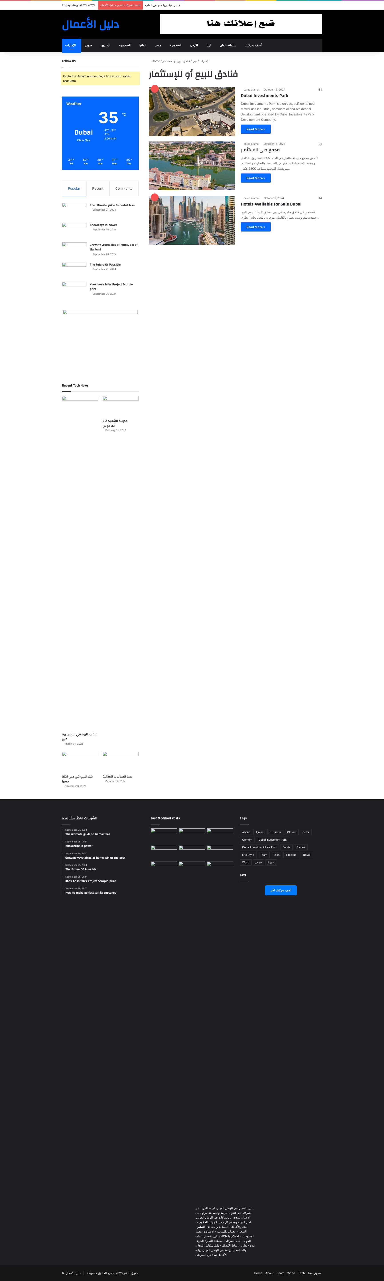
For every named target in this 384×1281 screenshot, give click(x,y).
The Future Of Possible (105, 265)
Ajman (260, 832)
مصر (158, 45)
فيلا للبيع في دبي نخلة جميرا (77, 779)
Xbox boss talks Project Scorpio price (111, 287)
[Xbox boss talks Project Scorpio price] (74, 290)
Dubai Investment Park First (259, 847)
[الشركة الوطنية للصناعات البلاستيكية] (164, 869)
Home (155, 61)
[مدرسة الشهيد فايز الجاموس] (121, 406)
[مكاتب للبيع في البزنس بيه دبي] (80, 563)
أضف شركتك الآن (280, 890)
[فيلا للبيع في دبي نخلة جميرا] (80, 762)
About (246, 832)
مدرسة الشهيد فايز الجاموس (115, 423)
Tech (276, 854)
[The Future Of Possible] (74, 270)
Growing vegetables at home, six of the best (114, 247)
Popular (74, 188)
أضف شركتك (253, 45)
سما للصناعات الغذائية (117, 776)
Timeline (291, 854)
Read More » (255, 129)
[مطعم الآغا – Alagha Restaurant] (164, 835)
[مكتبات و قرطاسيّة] (220, 835)
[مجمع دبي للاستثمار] (192, 165)
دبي (194, 61)
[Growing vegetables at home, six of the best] (74, 250)
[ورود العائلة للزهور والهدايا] (164, 852)
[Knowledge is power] (74, 231)
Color (305, 832)
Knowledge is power (103, 225)
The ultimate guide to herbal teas (112, 205)
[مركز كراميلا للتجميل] (192, 835)
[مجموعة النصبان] (220, 852)
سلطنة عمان (228, 45)
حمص (258, 862)
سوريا (88, 45)
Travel (306, 854)
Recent (97, 188)
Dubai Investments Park (264, 95)
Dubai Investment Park (272, 839)
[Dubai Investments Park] (192, 111)
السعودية (125, 45)
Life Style (248, 854)
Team (263, 854)
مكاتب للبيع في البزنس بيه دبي (79, 736)
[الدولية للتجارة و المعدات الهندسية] (220, 869)
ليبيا (209, 45)
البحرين (105, 45)
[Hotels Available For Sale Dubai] (192, 220)
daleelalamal (251, 89)
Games (300, 847)
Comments (123, 188)
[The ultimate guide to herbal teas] (74, 211)
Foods (286, 847)
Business (275, 832)
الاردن (194, 45)
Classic (291, 832)
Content (247, 839)
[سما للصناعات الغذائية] (121, 762)
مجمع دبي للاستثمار (260, 150)
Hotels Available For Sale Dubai (271, 204)
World (245, 862)
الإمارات (70, 45)
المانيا (142, 45)
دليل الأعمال (73, 1273)
